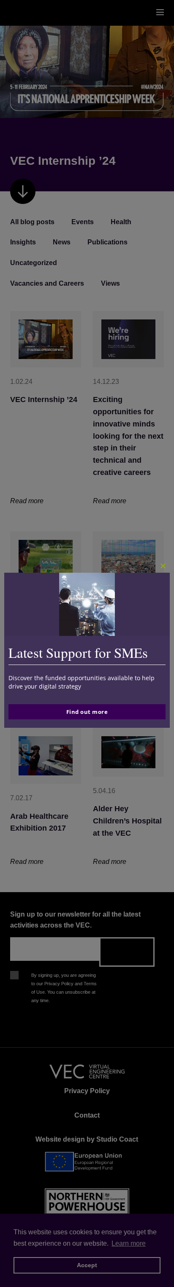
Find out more (87, 712)
